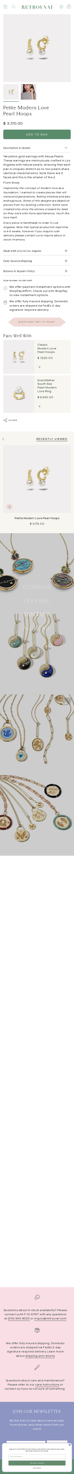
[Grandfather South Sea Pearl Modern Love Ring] (18, 394)
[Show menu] (5, 6)
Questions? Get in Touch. (37, 322)
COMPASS (37, 586)
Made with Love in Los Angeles (22, 250)
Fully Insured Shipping (17, 260)
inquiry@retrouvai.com (50, 1318)
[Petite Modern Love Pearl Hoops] (37, 479)
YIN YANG (37, 600)
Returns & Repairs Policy (19, 271)
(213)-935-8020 (19, 1318)
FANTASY (37, 614)
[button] (13, 6)
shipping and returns (40, 1355)
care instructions (47, 1384)
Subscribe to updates (37, 1463)
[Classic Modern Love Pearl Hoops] (18, 357)
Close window (37, 1468)
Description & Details (16, 147)
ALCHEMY (37, 627)
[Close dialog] (70, 1445)
